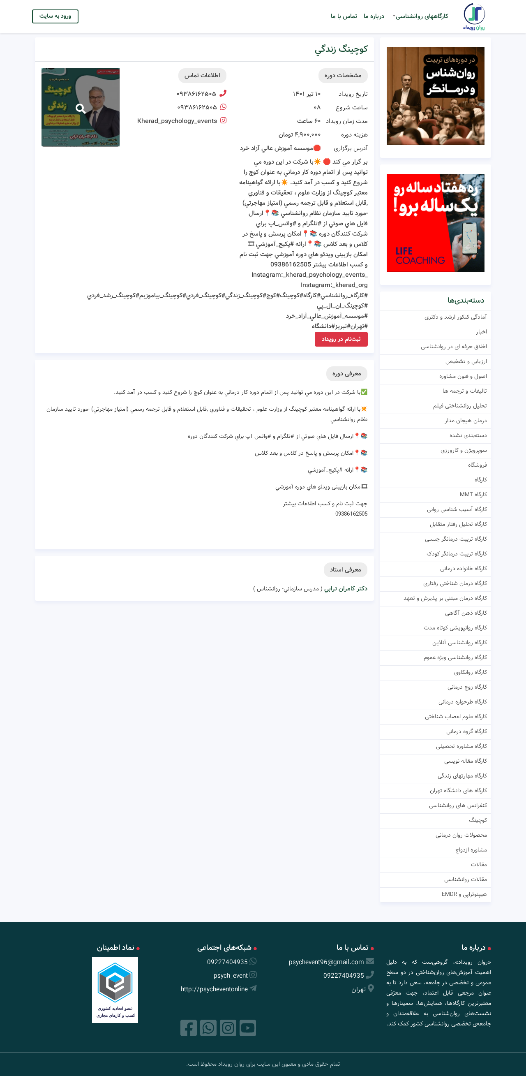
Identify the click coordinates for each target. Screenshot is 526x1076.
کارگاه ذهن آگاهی (466, 613)
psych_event (231, 976)
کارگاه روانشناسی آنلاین (459, 642)
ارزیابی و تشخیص (466, 361)
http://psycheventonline (214, 989)
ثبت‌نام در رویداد (341, 339)
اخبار (481, 331)
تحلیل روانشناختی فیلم (460, 405)
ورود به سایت (55, 16)
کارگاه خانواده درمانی (463, 568)
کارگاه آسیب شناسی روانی (457, 509)
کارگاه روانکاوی (470, 672)
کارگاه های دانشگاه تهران (458, 790)
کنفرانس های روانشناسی (458, 805)
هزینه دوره (354, 135)
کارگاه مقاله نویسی (465, 761)
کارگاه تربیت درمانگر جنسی (456, 539)
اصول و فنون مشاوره (463, 376)
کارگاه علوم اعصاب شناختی (456, 716)
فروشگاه (477, 465)
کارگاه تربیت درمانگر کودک (457, 553)
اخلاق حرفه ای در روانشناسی (454, 346)
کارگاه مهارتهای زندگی (462, 775)
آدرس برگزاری (351, 148)
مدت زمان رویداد (347, 121)
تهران (358, 989)
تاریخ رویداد (353, 94)
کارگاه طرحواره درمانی (462, 701)
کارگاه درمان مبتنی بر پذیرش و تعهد (445, 598)
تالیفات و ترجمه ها (465, 391)
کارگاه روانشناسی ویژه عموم (455, 657)
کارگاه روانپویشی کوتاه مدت (455, 627)
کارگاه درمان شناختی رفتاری (455, 583)
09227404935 (343, 976)
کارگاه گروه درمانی (466, 731)
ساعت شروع (352, 108)
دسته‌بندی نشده (468, 435)
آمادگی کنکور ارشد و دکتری (455, 317)
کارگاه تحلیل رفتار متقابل (458, 524)
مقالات (479, 864)
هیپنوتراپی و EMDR (464, 894)
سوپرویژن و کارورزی (464, 450)
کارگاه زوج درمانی (467, 687)
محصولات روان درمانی (461, 835)
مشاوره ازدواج (471, 849)
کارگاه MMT (473, 494)
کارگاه (481, 479)
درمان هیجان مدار (466, 420)
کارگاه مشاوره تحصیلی (461, 746)
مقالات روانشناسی (465, 879)
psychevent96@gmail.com (326, 962)
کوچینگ (478, 820)
